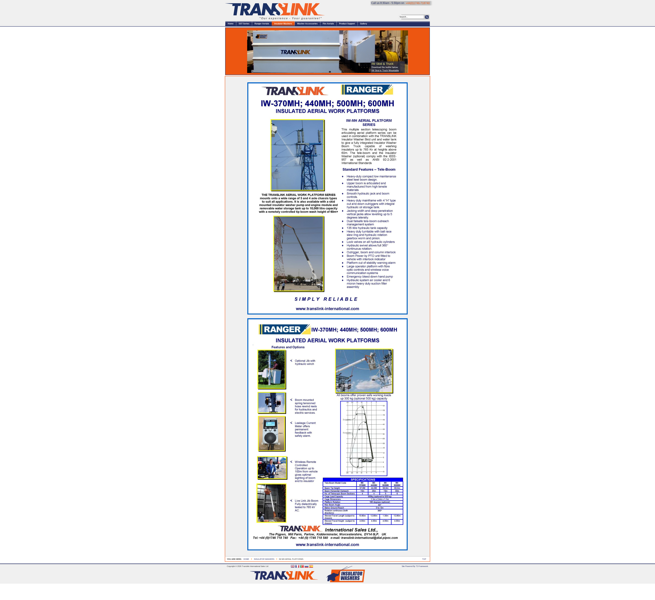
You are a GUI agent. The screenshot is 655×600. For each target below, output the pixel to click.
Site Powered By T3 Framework (415, 566)
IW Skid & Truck (382, 63)
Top (424, 559)
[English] (293, 566)
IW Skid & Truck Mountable (385, 70)
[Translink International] (275, 9)
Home (246, 559)
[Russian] (306, 566)
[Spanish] (311, 566)
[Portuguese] (302, 566)
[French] (297, 566)
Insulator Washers (264, 559)
